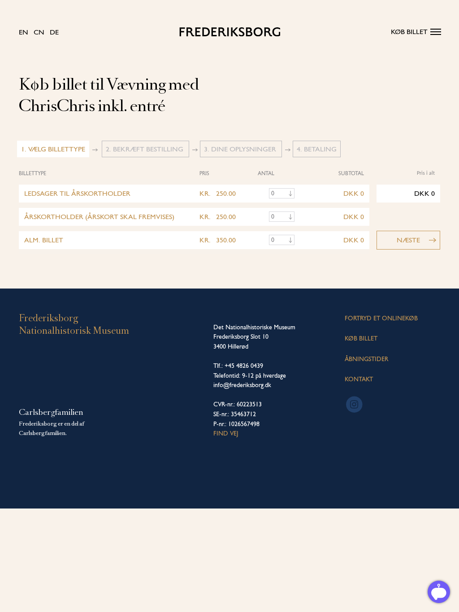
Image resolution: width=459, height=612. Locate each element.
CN (39, 32)
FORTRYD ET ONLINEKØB (381, 318)
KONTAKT (359, 379)
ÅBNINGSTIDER (366, 358)
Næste (408, 240)
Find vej (225, 433)
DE (54, 32)
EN (23, 32)
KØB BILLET (361, 338)
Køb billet (409, 31)
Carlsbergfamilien (51, 412)
